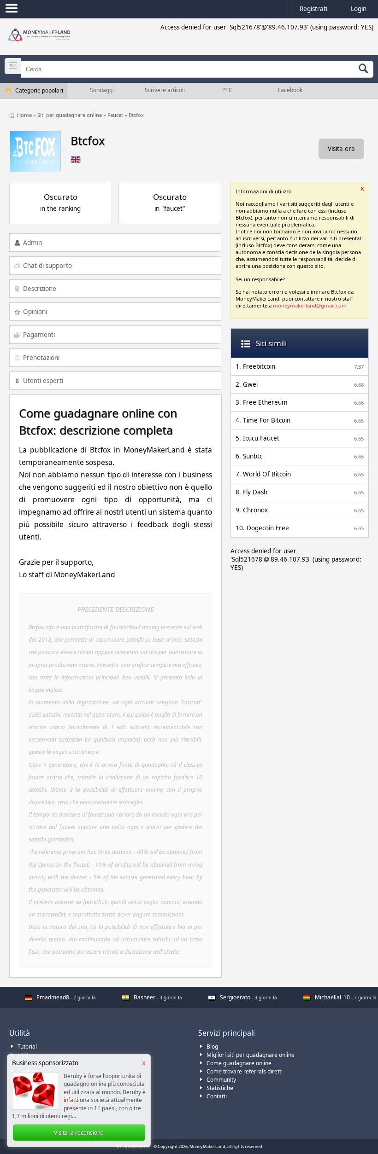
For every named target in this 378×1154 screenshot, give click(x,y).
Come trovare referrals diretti (245, 1071)
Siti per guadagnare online (70, 114)
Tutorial (27, 1046)
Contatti (217, 1096)
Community (221, 1080)
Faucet (115, 114)
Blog (212, 1046)
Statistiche (220, 1088)
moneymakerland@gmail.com (310, 305)
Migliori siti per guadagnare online (251, 1055)
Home (25, 114)
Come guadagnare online (239, 1063)
